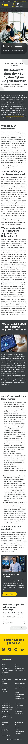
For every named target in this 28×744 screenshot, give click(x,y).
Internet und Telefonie (5, 684)
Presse (16, 729)
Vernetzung (5, 687)
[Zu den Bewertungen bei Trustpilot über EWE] (6, 660)
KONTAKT (17, 703)
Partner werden (6, 714)
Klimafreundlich (5, 711)
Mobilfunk (4, 689)
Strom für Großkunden (7, 670)
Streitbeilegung (6, 735)
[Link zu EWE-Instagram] (3, 649)
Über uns (17, 724)
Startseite (4, 10)
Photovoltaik (5, 674)
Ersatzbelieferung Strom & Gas (19, 691)
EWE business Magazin (7, 707)
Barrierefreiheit (5, 732)
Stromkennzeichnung (20, 698)
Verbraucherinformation (20, 680)
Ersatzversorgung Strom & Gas (19, 695)
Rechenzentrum (9, 466)
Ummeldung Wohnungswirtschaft (7, 717)
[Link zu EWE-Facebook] (10, 649)
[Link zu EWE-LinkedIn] (22, 649)
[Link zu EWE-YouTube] (16, 649)
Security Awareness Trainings (12, 440)
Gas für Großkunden (20, 670)
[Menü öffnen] (25, 5)
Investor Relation (19, 731)
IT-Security (4, 691)
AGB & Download (6, 724)
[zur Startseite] (5, 5)
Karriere (17, 727)
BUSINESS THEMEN (6, 703)
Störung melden (19, 713)
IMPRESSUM (5, 722)
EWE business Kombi (7, 705)
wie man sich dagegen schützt (14, 116)
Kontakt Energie (19, 705)
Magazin (11, 10)
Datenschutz (5, 727)
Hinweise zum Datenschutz (5, 729)
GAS (16, 664)
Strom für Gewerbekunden (6, 667)
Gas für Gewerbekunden (19, 667)
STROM (3, 664)
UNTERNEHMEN (19, 722)
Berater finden (18, 711)
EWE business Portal (7, 709)
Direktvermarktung (6, 672)
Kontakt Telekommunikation (20, 708)
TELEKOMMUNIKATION (6, 680)
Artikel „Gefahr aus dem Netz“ (10, 296)
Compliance (18, 733)
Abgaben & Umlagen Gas (20, 687)
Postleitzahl (6, 620)
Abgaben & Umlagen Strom (20, 684)
